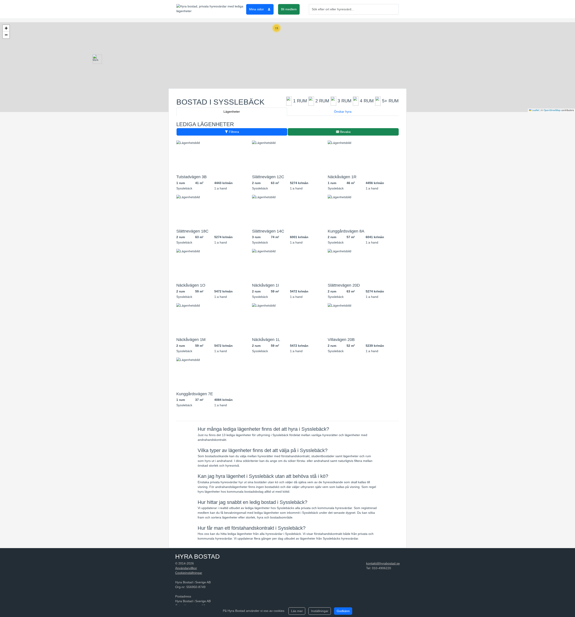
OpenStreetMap (552, 110)
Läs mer (297, 611)
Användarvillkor (186, 568)
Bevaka (345, 132)
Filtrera (233, 132)
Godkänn (343, 611)
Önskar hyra (343, 111)
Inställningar (319, 611)
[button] (95, 59)
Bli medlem (289, 9)
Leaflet (535, 110)
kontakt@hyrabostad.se (383, 563)
